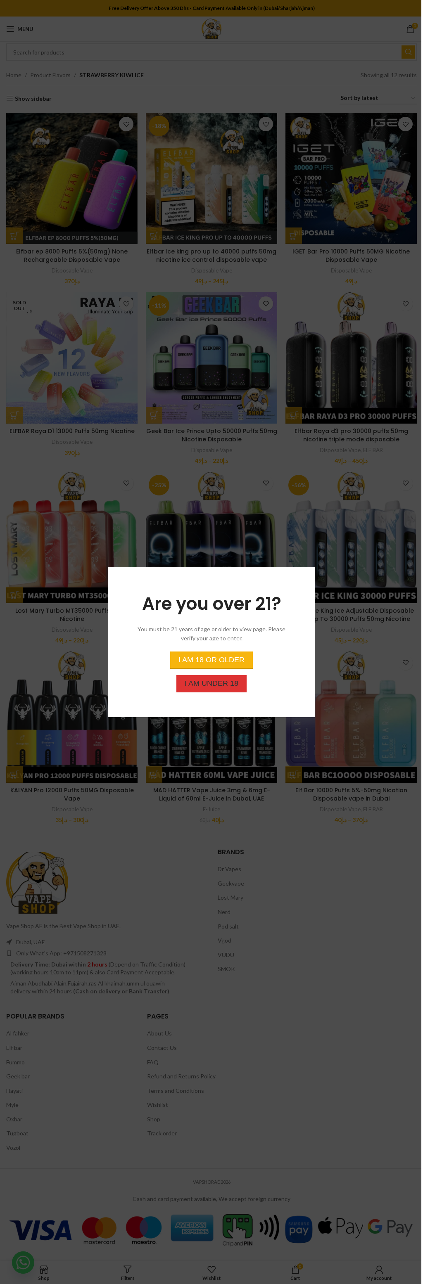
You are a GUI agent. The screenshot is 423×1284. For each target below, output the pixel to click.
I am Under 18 (211, 683)
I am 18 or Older (211, 659)
